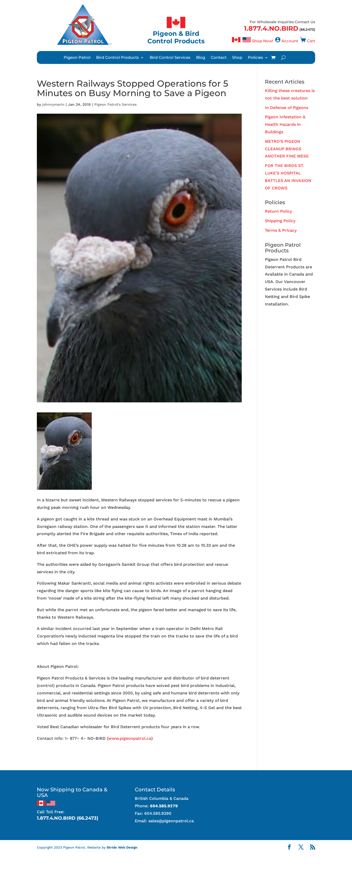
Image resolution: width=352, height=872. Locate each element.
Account (289, 40)
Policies (255, 58)
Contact (219, 58)
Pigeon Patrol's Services (115, 104)
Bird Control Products (117, 58)
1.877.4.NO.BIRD (271, 28)
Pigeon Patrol (77, 58)
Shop (237, 58)
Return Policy (278, 211)
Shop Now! (262, 40)
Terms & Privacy (281, 230)
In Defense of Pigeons (286, 107)
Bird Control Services (170, 58)
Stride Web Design (122, 847)
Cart (311, 40)
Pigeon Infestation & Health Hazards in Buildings (285, 124)
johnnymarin (53, 104)
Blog (200, 58)
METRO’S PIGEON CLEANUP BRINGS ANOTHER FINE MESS (286, 149)
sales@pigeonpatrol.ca (171, 820)
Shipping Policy (280, 220)
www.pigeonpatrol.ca (129, 738)
